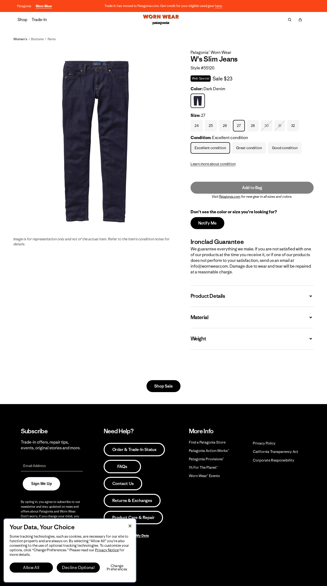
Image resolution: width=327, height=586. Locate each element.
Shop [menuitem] (22, 19)
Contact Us (123, 483)
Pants (52, 39)
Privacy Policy (264, 443)
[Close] (130, 526)
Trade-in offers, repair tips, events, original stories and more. (50, 445)
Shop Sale (163, 386)
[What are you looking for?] (289, 19)
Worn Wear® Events (204, 475)
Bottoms (37, 39)
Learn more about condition (213, 164)
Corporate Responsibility (273, 460)
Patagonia (24, 6)
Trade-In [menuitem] (39, 19)
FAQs (122, 466)
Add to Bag (252, 187)
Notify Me (207, 223)
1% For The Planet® (203, 467)
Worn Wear (44, 6)
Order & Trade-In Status (134, 449)
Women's (20, 39)
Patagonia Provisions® (206, 459)
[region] (70, 550)
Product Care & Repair (133, 517)
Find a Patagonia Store (207, 442)
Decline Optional (78, 567)
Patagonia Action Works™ (209, 450)
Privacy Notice (107, 550)
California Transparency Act (275, 451)
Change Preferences (117, 567)
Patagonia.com (229, 196)
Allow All (31, 567)
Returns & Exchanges (132, 500)
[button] (300, 19)
